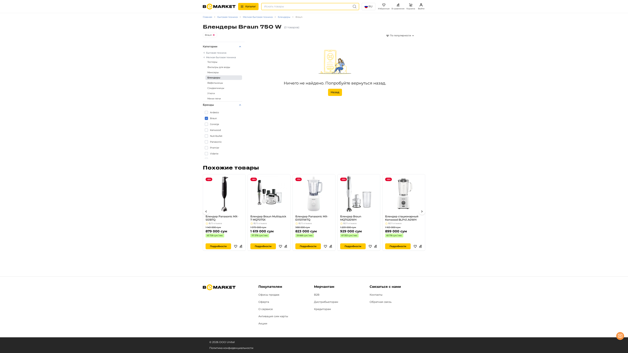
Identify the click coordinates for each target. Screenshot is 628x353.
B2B (316, 294)
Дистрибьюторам (326, 301)
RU (370, 6)
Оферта (263, 301)
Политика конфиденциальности (231, 348)
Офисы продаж (268, 294)
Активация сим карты (273, 316)
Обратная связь (381, 301)
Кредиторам (322, 309)
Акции (262, 323)
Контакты (376, 294)
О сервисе (265, 309)
